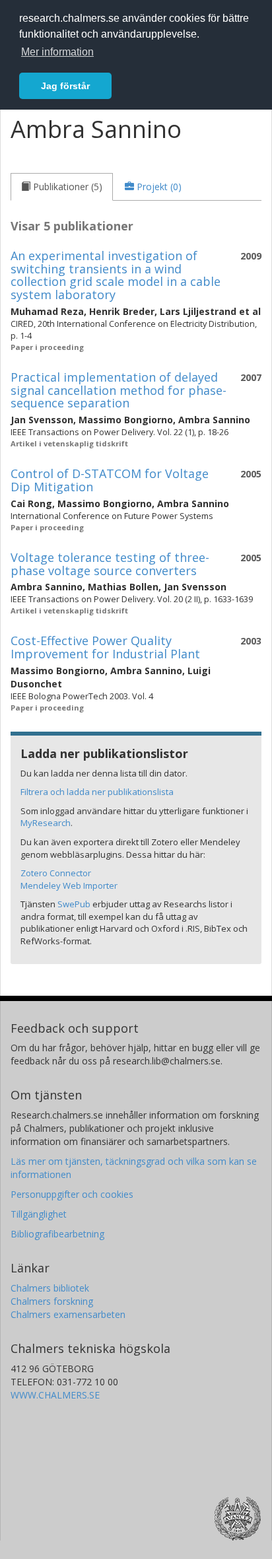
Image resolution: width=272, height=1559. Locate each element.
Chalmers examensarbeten (68, 1314)
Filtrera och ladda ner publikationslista (97, 792)
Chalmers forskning (52, 1301)
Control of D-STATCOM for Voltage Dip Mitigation (110, 480)
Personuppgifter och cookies (72, 1194)
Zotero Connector (55, 873)
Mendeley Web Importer (69, 885)
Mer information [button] (57, 51)
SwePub (73, 904)
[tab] (62, 187)
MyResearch (45, 823)
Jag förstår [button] (65, 86)
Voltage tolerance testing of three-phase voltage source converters (110, 563)
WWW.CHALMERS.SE (55, 1395)
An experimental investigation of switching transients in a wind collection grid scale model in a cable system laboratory (116, 275)
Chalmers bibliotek (50, 1288)
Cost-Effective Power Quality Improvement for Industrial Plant (105, 647)
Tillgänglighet (39, 1214)
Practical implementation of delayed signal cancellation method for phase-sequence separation (118, 390)
